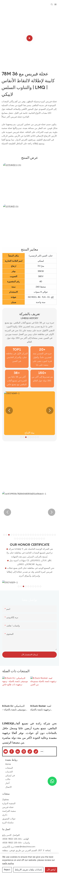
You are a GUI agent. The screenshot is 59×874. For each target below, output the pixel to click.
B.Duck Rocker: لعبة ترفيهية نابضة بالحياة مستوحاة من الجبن (40, 707)
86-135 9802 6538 (11, 838)
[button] (9, 410)
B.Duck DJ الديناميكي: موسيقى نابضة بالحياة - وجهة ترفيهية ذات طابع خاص (14, 707)
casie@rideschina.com (25, 846)
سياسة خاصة (8, 863)
